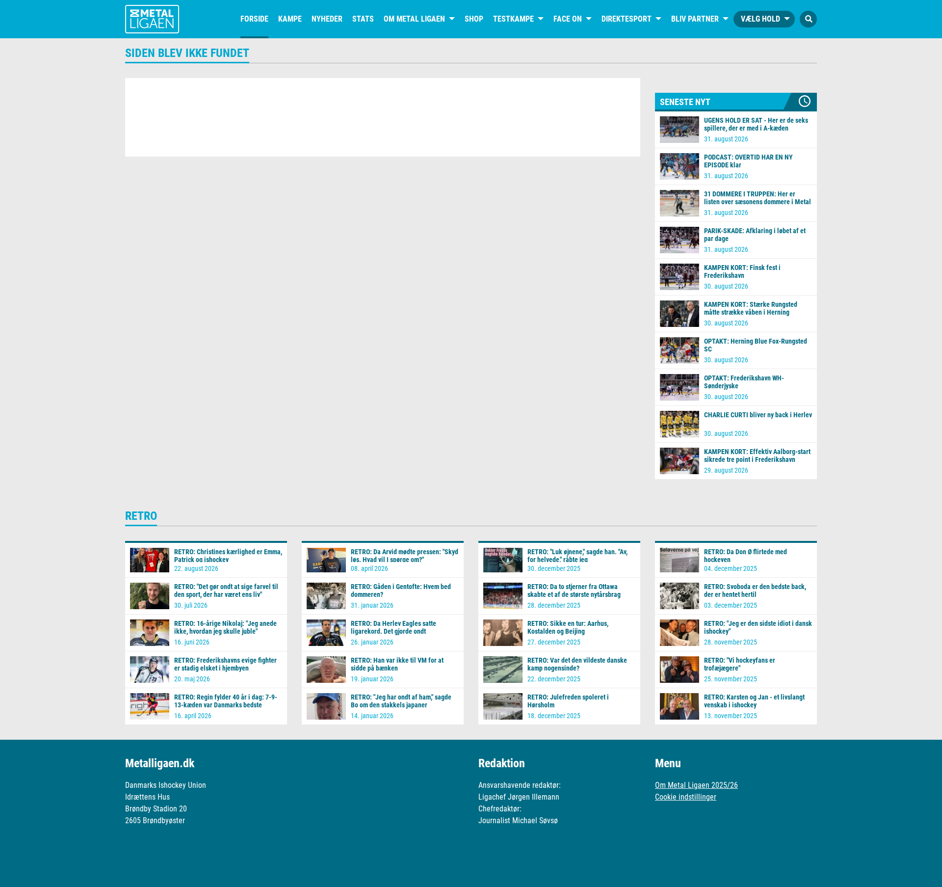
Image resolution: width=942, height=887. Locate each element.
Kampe (290, 19)
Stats (363, 19)
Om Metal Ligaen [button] (414, 19)
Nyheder (327, 19)
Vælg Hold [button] (760, 19)
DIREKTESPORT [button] (627, 19)
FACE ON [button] (567, 19)
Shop (474, 19)
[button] (808, 19)
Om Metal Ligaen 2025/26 (696, 785)
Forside (254, 19)
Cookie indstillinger (685, 797)
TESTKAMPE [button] (513, 19)
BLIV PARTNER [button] (695, 19)
